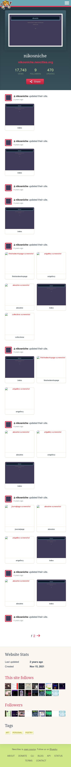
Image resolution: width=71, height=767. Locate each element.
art (7, 732)
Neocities (16, 749)
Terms (29, 760)
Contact (41, 760)
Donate (22, 755)
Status (58, 755)
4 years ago (18, 144)
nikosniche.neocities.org (35, 62)
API (49, 755)
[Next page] (38, 635)
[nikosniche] (8, 97)
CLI (32, 755)
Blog (40, 755)
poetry (29, 732)
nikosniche (22, 96)
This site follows (19, 678)
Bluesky (53, 749)
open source (30, 749)
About (11, 755)
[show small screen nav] (67, 3)
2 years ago (18, 99)
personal (17, 732)
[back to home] (6, 4)
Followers (13, 705)
